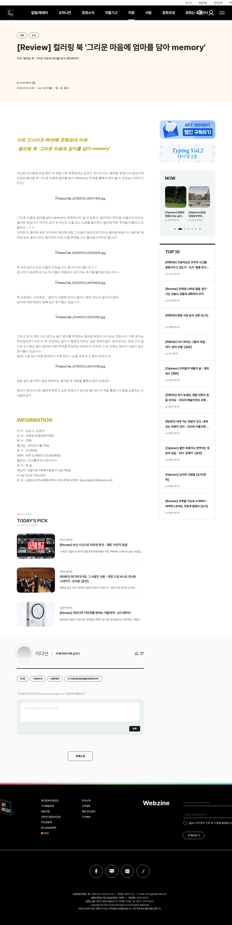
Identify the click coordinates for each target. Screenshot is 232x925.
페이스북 (96, 871)
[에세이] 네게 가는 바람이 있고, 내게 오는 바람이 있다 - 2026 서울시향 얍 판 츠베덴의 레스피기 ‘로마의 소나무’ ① (187, 424)
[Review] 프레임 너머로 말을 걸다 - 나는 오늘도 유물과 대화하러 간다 (186, 291)
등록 (135, 728)
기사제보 (86, 816)
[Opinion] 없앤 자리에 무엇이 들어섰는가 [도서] (197, 214)
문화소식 (88, 13)
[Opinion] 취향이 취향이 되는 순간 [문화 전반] (174, 214)
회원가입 (203, 2)
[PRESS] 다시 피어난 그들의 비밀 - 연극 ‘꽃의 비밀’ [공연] (186, 344)
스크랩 (57, 88)
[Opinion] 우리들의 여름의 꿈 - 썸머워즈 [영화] (187, 371)
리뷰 (131, 13)
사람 (148, 13)
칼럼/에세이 (39, 13)
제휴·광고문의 (89, 811)
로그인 (189, 2)
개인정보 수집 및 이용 (207, 822)
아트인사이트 (11, 12)
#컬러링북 (55, 678)
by (24, 83)
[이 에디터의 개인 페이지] (33, 82)
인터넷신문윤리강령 (51, 816)
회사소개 (218, 2)
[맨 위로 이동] (222, 773)
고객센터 (86, 806)
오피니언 (65, 13)
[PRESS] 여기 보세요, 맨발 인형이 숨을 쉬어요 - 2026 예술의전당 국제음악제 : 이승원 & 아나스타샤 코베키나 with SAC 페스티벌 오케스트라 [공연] (187, 398)
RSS (46, 833)
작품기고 (111, 13)
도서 (34, 35)
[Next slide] (200, 229)
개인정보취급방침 (49, 800)
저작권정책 (46, 822)
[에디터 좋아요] (142, 653)
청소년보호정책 (48, 827)
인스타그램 (127, 871)
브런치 (143, 871)
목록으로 (80, 756)
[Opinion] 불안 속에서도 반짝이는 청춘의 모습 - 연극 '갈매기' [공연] (187, 450)
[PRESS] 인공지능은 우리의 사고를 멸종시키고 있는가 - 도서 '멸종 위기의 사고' (187, 265)
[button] (180, 229)
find (200, 12)
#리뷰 (22, 678)
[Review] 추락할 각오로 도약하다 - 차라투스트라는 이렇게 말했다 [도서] (186, 503)
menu (222, 12)
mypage (211, 12)
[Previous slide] (175, 229)
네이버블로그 (111, 871)
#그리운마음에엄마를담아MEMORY (83, 678)
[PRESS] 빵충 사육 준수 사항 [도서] (186, 315)
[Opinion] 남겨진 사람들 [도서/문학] (185, 477)
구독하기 (193, 835)
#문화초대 (38, 678)
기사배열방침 (47, 806)
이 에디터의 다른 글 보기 (68, 653)
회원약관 (45, 811)
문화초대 (168, 13)
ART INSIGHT (7, 807)
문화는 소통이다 (197, 13)
